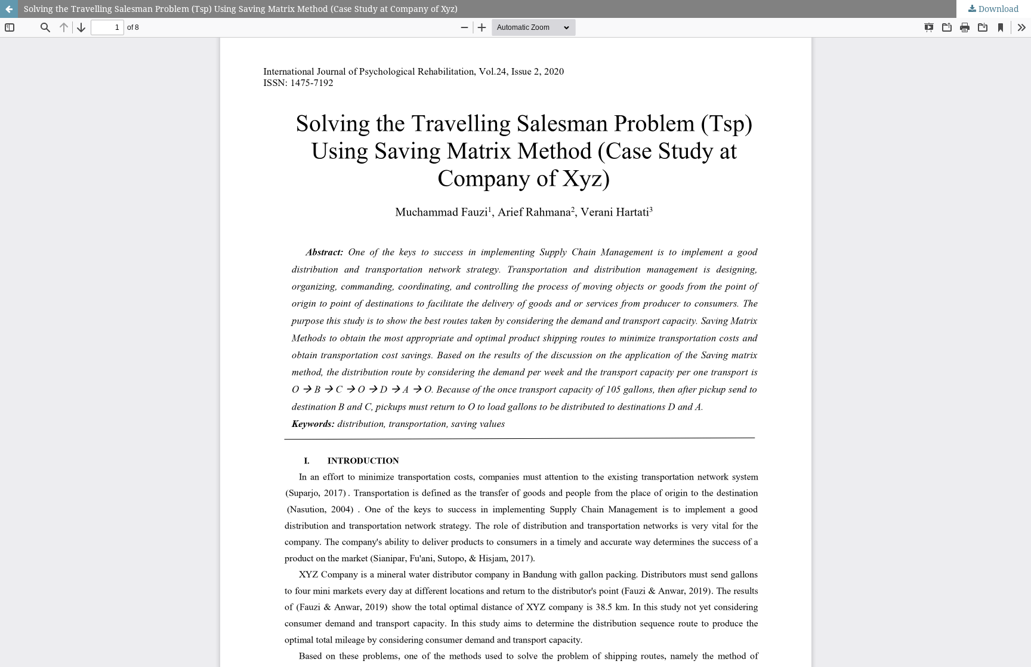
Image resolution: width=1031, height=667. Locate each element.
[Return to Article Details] (9, 9)
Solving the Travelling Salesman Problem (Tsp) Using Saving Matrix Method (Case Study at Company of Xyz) (241, 8)
